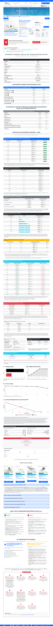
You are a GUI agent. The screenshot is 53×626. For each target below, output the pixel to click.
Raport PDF (37, 42)
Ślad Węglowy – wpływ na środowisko (10, 32)
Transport (27, 6)
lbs (34, 451)
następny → (47, 18)
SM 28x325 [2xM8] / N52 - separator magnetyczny (31, 476)
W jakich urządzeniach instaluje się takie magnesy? (12, 495)
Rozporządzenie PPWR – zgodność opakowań (11, 35)
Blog (22, 6)
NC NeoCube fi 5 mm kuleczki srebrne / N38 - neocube (42, 476)
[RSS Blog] (43, 6)
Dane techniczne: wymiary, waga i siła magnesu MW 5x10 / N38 (14, 504)
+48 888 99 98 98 (13, 49)
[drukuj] (42, 6)
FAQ (4, 0)
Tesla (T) (28, 456)
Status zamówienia (7, 0)
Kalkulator (45, 42)
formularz (29, 49)
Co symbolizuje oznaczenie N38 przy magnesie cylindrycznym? (14, 501)
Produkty (5, 6)
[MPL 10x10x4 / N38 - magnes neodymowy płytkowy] (20, 469)
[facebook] (45, 6)
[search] (26, 3)
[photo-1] (11, 29)
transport (38, 24)
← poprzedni (6, 18)
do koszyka (46, 26)
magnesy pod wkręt (11, 586)
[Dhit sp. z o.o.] (7, 3)
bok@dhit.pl (48, 0)
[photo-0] (10, 29)
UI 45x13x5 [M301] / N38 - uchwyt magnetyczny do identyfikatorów (8, 476)
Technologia (10, 6)
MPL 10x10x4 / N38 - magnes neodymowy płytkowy (19, 476)
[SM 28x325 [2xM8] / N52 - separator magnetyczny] (31, 469)
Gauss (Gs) (5, 456)
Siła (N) (20, 451)
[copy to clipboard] (41, 6)
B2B (19, 6)
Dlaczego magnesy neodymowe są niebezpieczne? (27, 614)
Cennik (24, 6)
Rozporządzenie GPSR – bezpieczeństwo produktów (11, 33)
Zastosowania (16, 6)
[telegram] (48, 6)
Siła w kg (5, 451)
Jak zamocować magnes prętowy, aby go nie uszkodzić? (13, 498)
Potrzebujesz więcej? (44, 30)
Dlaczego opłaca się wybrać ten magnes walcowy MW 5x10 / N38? (15, 484)
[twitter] (46, 6)
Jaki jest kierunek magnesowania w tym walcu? (12, 507)
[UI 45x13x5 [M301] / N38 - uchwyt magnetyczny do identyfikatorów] (8, 469)
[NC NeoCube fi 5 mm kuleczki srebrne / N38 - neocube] (43, 469)
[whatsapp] (47, 6)
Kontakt (31, 6)
